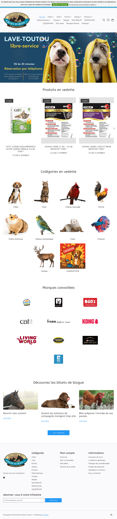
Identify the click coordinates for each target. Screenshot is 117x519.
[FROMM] (58, 321)
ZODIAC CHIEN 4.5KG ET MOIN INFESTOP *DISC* (96, 147)
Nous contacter (95, 473)
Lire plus (7, 418)
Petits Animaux (16, 239)
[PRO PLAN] (90, 340)
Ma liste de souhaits (67, 467)
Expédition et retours (97, 470)
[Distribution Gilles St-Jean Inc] (17, 20)
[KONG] (90, 321)
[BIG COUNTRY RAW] (27, 303)
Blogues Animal (72, 23)
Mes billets (64, 463)
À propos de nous (96, 457)
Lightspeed (45, 515)
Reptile (66, 20)
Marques (85, 23)
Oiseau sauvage (72, 207)
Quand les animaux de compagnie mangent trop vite (58, 415)
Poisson (101, 239)
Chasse (44, 271)
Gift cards (60, 23)
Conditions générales (97, 460)
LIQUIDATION (48, 23)
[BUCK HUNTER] (58, 303)
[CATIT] (27, 321)
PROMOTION (89, 20)
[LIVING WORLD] (27, 340)
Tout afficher (58, 432)
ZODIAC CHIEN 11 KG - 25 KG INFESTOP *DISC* (58, 147)
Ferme (101, 207)
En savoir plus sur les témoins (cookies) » (82, 4)
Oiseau (34, 467)
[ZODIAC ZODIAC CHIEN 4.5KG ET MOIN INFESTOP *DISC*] (96, 120)
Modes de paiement (96, 467)
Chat (44, 207)
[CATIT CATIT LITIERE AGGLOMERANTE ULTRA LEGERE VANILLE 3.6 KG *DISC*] (20, 120)
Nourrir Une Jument (14, 413)
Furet (72, 239)
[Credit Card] (111, 515)
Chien (15, 207)
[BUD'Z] (90, 303)
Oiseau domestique (44, 239)
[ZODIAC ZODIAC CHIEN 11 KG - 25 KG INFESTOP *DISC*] (58, 120)
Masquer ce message (60, 4)
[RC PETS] (58, 359)
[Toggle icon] (103, 20)
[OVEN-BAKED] (58, 340)
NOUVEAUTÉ (77, 20)
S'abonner (53, 500)
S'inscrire (63, 457)
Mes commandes (66, 460)
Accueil (42, 17)
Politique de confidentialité (99, 463)
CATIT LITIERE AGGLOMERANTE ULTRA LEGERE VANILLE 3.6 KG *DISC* (20, 149)
